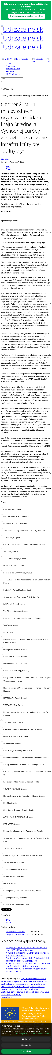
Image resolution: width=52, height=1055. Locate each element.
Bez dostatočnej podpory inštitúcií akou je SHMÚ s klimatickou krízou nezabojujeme (28, 959)
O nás (8, 63)
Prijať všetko (26, 1051)
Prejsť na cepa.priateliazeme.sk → (26, 16)
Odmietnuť (26, 1039)
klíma (8, 922)
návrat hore (6, 997)
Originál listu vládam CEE (17, 934)
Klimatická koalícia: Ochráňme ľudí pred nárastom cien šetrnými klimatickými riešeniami (28, 964)
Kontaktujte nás (13, 68)
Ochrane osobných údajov (39, 1033)
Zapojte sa (10, 66)
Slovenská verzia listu (15, 931)
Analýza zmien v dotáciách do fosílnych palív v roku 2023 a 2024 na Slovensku (26, 949)
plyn (8, 920)
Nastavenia (26, 1045)
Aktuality (10, 71)
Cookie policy (21, 1033)
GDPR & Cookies (13, 74)
